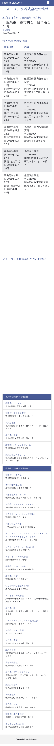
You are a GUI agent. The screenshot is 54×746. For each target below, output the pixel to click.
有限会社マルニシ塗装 (15, 413)
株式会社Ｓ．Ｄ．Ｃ (14, 694)
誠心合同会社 (11, 650)
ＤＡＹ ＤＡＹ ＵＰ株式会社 (19, 547)
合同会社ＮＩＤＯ (13, 704)
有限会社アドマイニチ (15, 494)
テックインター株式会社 (16, 556)
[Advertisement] (27, 225)
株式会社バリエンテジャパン (18, 445)
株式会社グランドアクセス (17, 672)
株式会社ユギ (11, 576)
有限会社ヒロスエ (13, 403)
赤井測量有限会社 (13, 485)
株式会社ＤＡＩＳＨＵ (15, 455)
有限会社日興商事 (13, 524)
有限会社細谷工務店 (14, 714)
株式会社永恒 (11, 435)
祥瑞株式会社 (11, 662)
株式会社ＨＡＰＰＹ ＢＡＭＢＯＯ (21, 504)
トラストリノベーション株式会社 (20, 514)
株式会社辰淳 (11, 685)
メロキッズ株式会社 (14, 595)
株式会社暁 (10, 423)
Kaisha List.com (12, 2)
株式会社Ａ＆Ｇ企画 (14, 630)
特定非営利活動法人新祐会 (17, 586)
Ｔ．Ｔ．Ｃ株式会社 (14, 724)
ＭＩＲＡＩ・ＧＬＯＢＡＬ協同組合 (21, 621)
